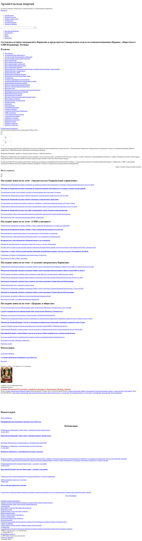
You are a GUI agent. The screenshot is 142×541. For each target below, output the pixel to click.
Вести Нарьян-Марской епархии (15, 65)
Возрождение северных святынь (15, 74)
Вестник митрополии (12, 31)
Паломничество (10, 102)
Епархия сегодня (10, 17)
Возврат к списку (6, 344)
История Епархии (10, 22)
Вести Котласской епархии (13, 62)
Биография (4, 508)
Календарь (8, 38)
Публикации (9, 33)
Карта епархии (23, 511)
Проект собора (5, 515)
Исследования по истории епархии (44, 522)
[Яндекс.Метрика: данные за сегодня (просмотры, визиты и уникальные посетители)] (7, 537)
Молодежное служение (12, 99)
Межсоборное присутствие (14, 93)
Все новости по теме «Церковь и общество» (15, 340)
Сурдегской (88, 393)
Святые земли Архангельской (10, 525)
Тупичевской (96, 393)
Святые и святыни (11, 24)
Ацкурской (15, 393)
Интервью (18, 508)
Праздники (8, 104)
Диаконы (69, 529)
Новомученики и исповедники (15, 100)
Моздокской (52, 393)
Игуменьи (21, 529)
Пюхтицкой (128, 391)
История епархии (6, 520)
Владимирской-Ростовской (38, 393)
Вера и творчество (11, 60)
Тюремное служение (11, 118)
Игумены (14, 529)
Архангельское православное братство (17, 58)
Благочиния (5, 518)
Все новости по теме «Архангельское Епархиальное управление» (22, 217)
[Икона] (6, 382)
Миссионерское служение (13, 95)
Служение (11, 508)
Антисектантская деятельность (15, 55)
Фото (6, 34)
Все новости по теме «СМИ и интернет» (14, 258)
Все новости (9, 53)
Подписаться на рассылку (9, 128)
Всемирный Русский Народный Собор (17, 76)
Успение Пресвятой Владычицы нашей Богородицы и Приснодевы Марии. (32, 389)
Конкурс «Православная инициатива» (17, 86)
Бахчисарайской (116, 393)
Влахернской (106, 393)
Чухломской (74, 393)
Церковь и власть (10, 121)
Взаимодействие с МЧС (12, 72)
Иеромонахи (29, 529)
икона (67, 389)
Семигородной (118, 391)
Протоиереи (47, 529)
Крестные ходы (10, 88)
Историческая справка (8, 522)
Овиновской (90, 391)
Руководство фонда (17, 515)
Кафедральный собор (8, 513)
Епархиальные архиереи (24, 522)
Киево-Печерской (74, 391)
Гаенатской (65, 393)
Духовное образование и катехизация (17, 79)
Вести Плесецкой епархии (13, 67)
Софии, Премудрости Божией (15, 391)
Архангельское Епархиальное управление (18, 57)
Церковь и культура (11, 123)
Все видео (4, 422)
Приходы (20, 518)
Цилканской (24, 393)
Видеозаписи (27, 508)
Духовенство (9, 20)
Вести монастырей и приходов (15, 64)
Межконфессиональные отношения (16, 92)
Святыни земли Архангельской (31, 525)
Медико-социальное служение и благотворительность (22, 90)
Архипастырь (9, 15)
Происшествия (9, 106)
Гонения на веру (61, 522)
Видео (7, 36)
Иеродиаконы (38, 529)
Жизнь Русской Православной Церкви (17, 85)
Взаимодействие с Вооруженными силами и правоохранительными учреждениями (32, 69)
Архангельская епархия (17, 4)
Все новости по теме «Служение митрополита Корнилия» (20, 299)
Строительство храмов (12, 116)
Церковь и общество (11, 125)
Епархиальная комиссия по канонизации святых (21, 81)
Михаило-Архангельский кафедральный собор (20, 97)
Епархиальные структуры (9, 511)
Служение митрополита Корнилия (16, 111)
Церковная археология (12, 120)
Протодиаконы (61, 529)
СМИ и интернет (10, 113)
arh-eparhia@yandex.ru (8, 534)
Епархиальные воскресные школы (16, 83)
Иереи (54, 529)
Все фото (4, 361)
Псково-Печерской (101, 391)
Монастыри (13, 518)
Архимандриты (6, 529)
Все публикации (71, 495)
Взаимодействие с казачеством (15, 71)
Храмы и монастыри (11, 19)
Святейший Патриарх (12, 107)
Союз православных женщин (14, 114)
